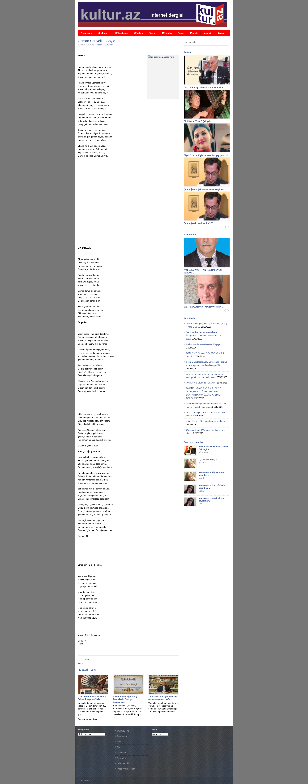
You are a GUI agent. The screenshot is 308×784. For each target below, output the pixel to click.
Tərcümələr (122, 752)
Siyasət (152, 33)
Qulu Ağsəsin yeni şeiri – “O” (199, 223)
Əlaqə (221, 33)
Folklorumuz (122, 736)
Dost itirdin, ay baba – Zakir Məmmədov (203, 87)
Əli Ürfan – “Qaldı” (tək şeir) (197, 121)
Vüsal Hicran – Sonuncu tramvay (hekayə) (205, 421)
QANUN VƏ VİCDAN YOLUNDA (201, 383)
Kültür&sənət (121, 33)
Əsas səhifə (86, 33)
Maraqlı (194, 33)
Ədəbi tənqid (123, 763)
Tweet (86, 659)
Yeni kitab (121, 758)
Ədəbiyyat (101, 33)
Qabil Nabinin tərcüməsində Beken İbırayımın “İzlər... (92, 697)
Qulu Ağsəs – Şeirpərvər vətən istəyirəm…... (206, 189)
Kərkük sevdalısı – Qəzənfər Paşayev (204, 344)
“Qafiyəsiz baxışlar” (208, 459)
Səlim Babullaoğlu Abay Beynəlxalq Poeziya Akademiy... (125, 699)
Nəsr (119, 741)
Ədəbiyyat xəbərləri (126, 769)
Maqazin (208, 33)
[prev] (225, 227)
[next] (228, 227)
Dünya (181, 33)
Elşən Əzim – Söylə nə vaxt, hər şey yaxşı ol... (207, 155)
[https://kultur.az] (152, 14)
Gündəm (138, 33)
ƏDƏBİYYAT (108, 45)
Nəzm (100, 45)
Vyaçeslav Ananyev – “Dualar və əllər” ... (204, 307)
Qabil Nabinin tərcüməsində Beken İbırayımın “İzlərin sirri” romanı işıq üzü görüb (204, 335)
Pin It (80, 663)
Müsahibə (167, 33)
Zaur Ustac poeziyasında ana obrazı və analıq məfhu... (162, 697)
